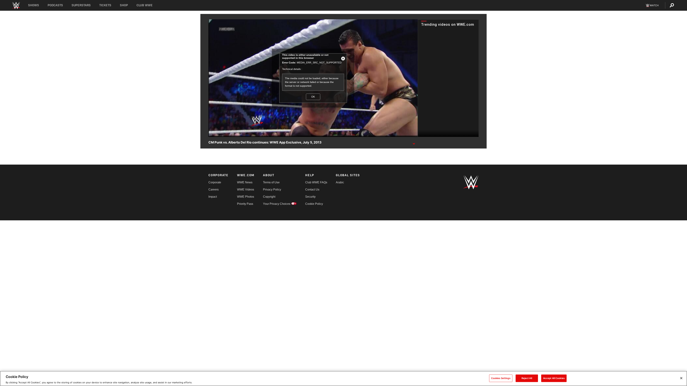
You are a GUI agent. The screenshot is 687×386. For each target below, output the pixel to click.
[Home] (16, 5)
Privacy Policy (272, 189)
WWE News (244, 182)
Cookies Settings (500, 378)
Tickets (105, 5)
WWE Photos (245, 196)
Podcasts (55, 5)
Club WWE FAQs (316, 182)
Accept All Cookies (554, 378)
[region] (343, 378)
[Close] (681, 378)
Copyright (269, 196)
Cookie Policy (314, 203)
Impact (212, 196)
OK (313, 96)
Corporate (214, 182)
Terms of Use (271, 182)
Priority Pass (245, 203)
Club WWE (145, 5)
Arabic (340, 182)
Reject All (527, 378)
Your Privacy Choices (276, 203)
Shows (33, 5)
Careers (213, 189)
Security (310, 196)
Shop (124, 5)
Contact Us (312, 189)
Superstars (81, 5)
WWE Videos (245, 189)
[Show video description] (414, 143)
